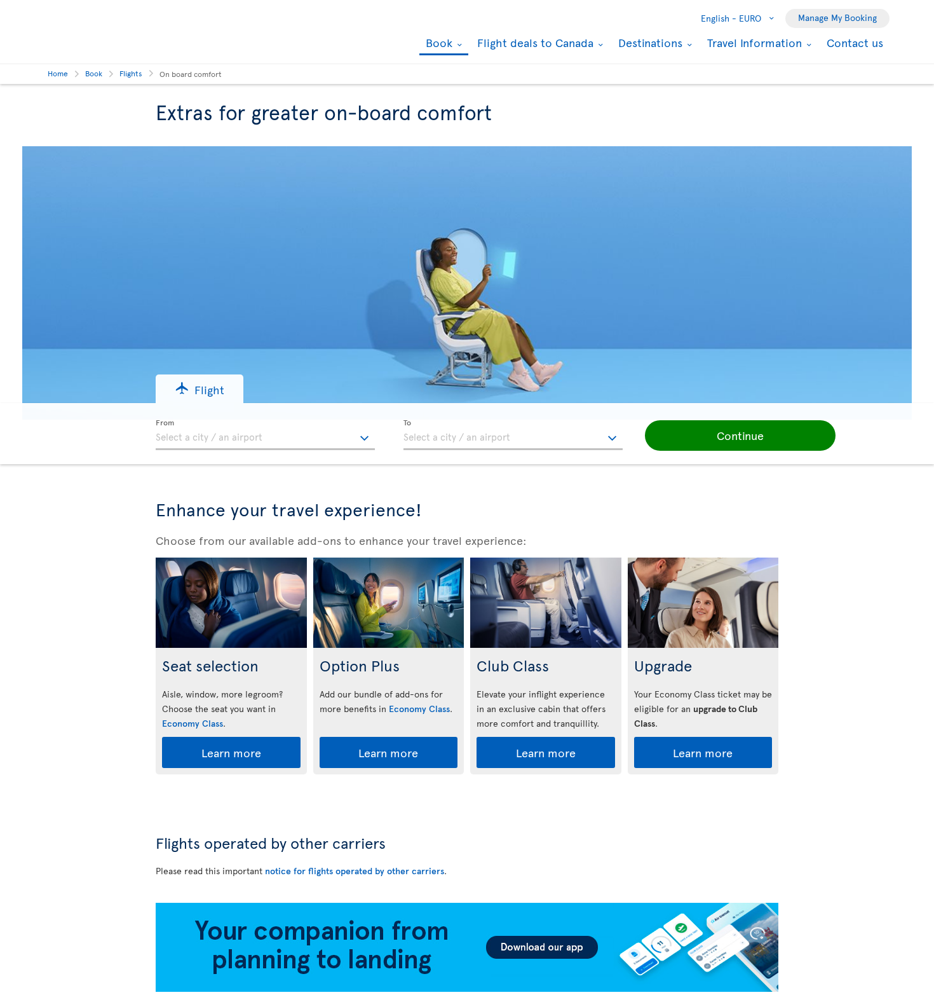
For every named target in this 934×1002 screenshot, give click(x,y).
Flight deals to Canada (534, 42)
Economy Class (192, 723)
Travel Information (753, 42)
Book (437, 43)
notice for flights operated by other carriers (354, 871)
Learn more (231, 752)
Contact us (855, 42)
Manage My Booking (837, 17)
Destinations (649, 42)
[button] (199, 388)
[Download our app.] (467, 988)
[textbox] (265, 435)
